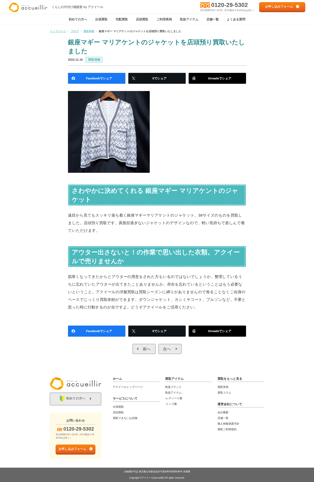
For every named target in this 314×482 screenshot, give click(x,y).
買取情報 (94, 59)
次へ (167, 349)
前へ (147, 349)
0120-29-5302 (229, 5)
